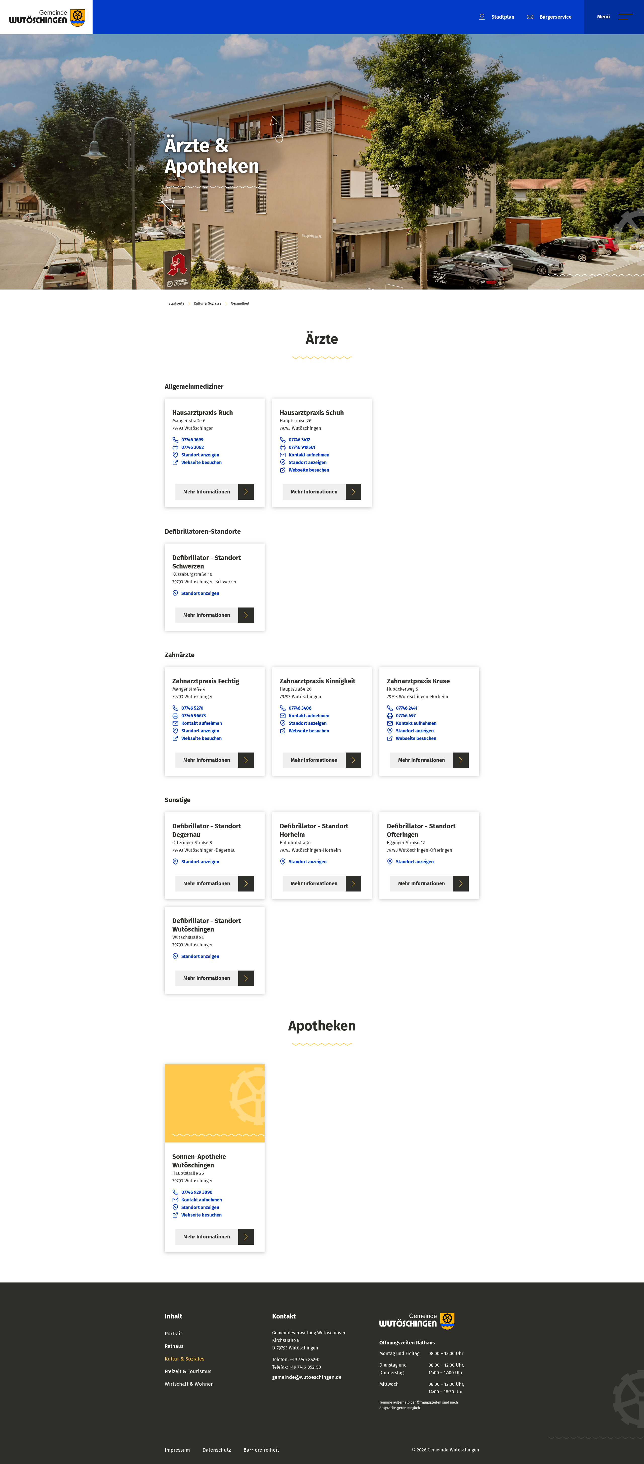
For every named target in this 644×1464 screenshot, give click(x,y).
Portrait (173, 1333)
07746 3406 (300, 708)
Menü (604, 16)
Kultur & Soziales (207, 303)
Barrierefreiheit (261, 1450)
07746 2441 (406, 708)
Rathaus (174, 1346)
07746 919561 (302, 447)
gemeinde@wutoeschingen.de (307, 1377)
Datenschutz (217, 1450)
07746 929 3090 (197, 1192)
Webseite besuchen (201, 462)
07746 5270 (192, 708)
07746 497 (406, 716)
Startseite (176, 303)
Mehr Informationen (206, 491)
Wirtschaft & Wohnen (189, 1384)
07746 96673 (193, 716)
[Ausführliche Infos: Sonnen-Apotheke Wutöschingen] (215, 1158)
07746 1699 (192, 440)
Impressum (177, 1450)
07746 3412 (299, 440)
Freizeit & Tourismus (188, 1371)
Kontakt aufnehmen (309, 455)
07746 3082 (192, 447)
